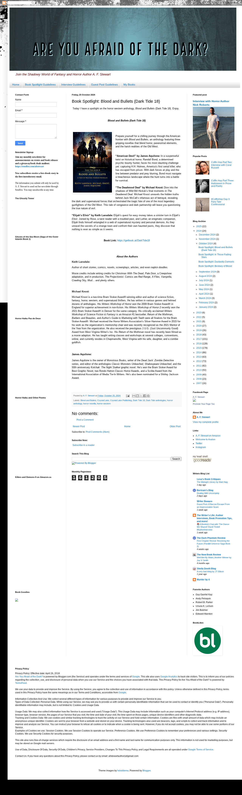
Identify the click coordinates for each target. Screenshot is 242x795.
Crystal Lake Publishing (121, 400)
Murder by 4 (203, 579)
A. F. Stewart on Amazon (208, 435)
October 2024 (206, 243)
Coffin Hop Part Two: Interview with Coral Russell (221, 165)
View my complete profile (206, 422)
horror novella (89, 403)
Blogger (146, 770)
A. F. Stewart (199, 397)
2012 (199, 361)
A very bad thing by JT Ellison (210, 571)
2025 (199, 226)
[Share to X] (141, 396)
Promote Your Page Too (204, 404)
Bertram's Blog (205, 490)
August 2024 (206, 276)
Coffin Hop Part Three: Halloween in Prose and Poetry (222, 183)
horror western (104, 403)
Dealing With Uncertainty (208, 493)
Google (136, 676)
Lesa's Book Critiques (209, 479)
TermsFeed (21, 683)
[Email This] (134, 396)
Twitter (199, 443)
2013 (199, 357)
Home (15, 84)
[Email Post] (127, 395)
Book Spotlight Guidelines (40, 84)
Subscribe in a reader (83, 445)
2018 (199, 334)
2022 (199, 317)
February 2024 (207, 302)
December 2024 (207, 234)
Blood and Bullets (88, 400)
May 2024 (204, 289)
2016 (199, 343)
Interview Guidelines (73, 84)
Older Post (175, 426)
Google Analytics (169, 676)
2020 (199, 326)
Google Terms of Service (200, 749)
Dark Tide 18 (139, 400)
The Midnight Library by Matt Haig (212, 482)
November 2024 (207, 239)
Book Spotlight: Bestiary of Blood (215, 266)
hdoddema (123, 770)
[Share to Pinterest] (148, 396)
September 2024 (208, 271)
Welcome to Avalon (205, 439)
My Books (129, 84)
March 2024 (205, 298)
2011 (199, 365)
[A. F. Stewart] (194, 401)
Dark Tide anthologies (156, 400)
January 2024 (206, 307)
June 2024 (204, 285)
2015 (199, 348)
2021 (199, 321)
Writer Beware (204, 501)
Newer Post (79, 426)
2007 (199, 383)
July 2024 (204, 280)
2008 (199, 379)
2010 (199, 370)
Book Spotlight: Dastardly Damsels (216, 261)
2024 (199, 231)
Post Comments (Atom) (97, 432)
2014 (199, 352)
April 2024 (204, 294)
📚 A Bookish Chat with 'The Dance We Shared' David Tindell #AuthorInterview (213, 527)
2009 (199, 374)
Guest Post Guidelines (104, 84)
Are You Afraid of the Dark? (29, 676)
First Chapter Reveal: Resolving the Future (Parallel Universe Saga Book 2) (213, 544)
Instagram (201, 447)
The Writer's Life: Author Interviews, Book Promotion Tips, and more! (214, 518)
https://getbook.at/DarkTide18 (133, 240)
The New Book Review (209, 554)
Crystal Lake (103, 400)
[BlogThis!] (137, 396)
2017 (199, 339)
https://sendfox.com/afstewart (29, 166)
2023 (199, 312)
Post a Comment (85, 419)
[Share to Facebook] (145, 396)
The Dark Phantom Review (211, 538)
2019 (199, 330)
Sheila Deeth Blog (206, 568)
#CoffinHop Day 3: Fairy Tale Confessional (220, 202)
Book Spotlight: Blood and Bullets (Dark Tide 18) (216, 248)
